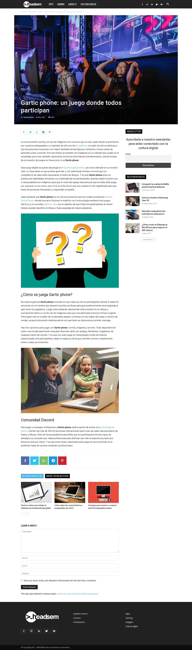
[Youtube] (161, 4)
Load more (147, 239)
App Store (80, 167)
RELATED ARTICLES (32, 476)
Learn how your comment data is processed (77, 594)
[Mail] (152, 4)
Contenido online (35, 12)
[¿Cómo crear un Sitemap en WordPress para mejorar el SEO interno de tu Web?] (133, 228)
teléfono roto (50, 204)
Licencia (77, 618)
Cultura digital (88, 4)
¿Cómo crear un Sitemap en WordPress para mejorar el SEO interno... (154, 227)
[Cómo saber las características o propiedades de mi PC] (70, 492)
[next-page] (27, 513)
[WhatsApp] (36, 132)
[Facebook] (142, 4)
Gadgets (72, 4)
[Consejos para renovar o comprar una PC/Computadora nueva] (103, 492)
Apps (51, 4)
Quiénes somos (80, 613)
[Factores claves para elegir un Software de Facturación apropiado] (36, 492)
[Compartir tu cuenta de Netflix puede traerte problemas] (133, 188)
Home (23, 12)
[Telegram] (43, 132)
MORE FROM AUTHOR (57, 476)
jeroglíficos (81, 145)
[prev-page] (22, 513)
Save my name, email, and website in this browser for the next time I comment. (60, 580)
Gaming (60, 4)
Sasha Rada (28, 117)
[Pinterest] (49, 132)
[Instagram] (147, 4)
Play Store (67, 167)
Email (128, 154)
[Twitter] (157, 4)
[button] (167, 4)
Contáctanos (79, 622)
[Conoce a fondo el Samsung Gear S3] (133, 201)
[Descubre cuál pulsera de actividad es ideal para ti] (133, 215)
